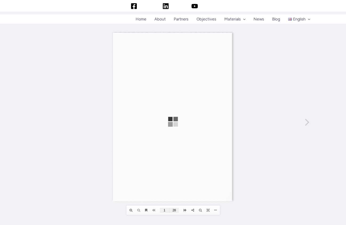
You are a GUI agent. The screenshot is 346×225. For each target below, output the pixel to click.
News (258, 19)
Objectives (206, 19)
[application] (243, 19)
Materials (232, 19)
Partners (181, 19)
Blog (276, 19)
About (160, 19)
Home (141, 19)
